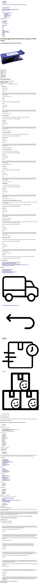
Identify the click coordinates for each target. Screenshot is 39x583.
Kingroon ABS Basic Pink (6, 270)
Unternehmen (4, 503)
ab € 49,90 (10, 9)
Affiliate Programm (5, 477)
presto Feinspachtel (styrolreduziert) (7, 269)
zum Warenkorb (4, 2)
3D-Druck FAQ (4, 478)
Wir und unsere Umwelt (5, 480)
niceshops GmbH (7, 496)
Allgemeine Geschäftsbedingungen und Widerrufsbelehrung (11, 500)
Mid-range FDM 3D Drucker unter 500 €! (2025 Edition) (11, 263)
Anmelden (3, 468)
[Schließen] (0, 6)
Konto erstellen (4, 25)
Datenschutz (4, 499)
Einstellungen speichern (4, 581)
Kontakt (5, 16)
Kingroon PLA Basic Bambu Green (7, 272)
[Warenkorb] (20, 28)
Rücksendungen (6, 13)
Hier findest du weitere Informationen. (6, 420)
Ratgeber (3, 476)
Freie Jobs (3, 485)
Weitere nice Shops (5, 504)
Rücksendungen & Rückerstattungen (7, 461)
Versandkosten (6, 14)
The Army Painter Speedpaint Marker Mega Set (9, 271)
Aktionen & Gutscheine (5, 464)
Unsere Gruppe (4, 483)
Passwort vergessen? (5, 470)
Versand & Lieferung (5, 460)
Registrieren (4, 469)
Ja (15, 186)
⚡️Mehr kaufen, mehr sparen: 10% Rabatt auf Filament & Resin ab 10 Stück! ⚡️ (14, 4)
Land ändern (8, 495)
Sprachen (12, 81)
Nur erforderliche (7, 517)
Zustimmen (2, 517)
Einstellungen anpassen (13, 517)
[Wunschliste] (3, 26)
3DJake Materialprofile (5, 475)
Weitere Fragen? (4, 465)
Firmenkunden (4, 463)
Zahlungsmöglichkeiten (7, 15)
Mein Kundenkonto (5, 462)
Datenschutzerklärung (28, 516)
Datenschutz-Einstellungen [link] (6, 501)
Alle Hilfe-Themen (7, 17)
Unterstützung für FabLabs (6, 479)
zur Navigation (4, 1)
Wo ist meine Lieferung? (6, 471)
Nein (18, 186)
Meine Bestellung (5, 459)
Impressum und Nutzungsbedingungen (8, 498)
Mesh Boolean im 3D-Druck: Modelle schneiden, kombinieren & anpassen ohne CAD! (15, 264)
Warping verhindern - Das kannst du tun (8, 265)
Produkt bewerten (3, 76)
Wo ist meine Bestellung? (8, 12)
